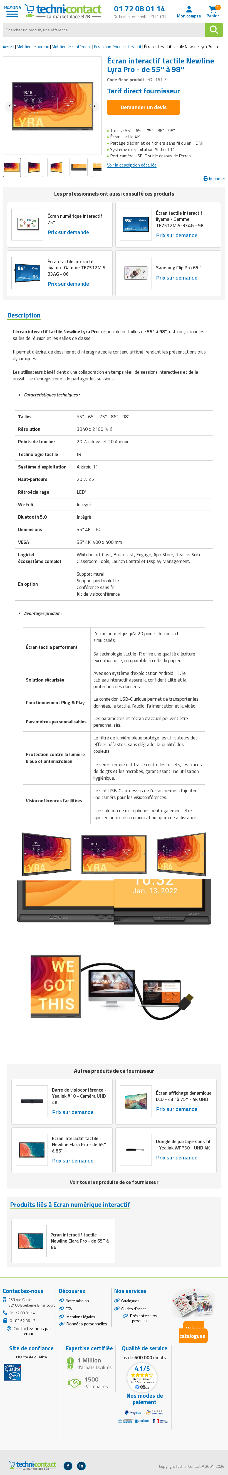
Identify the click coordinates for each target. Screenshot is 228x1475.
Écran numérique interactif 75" (75, 219)
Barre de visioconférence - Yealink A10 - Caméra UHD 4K (79, 1096)
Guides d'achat (133, 1309)
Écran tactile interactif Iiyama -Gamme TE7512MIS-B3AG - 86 (77, 267)
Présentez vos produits (143, 1318)
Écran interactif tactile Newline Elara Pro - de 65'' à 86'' (79, 1144)
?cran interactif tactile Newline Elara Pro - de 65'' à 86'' (80, 1241)
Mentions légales (80, 1317)
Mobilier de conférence (71, 46)
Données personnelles (86, 1324)
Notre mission (77, 1301)
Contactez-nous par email (32, 1331)
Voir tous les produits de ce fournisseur (114, 1182)
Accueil (8, 47)
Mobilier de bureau (33, 46)
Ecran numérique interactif (118, 46)
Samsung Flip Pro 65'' (178, 267)
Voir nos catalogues (192, 1332)
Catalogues (130, 1301)
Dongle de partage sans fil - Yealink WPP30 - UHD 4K (183, 1144)
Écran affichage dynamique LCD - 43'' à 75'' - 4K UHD (184, 1096)
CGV (69, 1309)
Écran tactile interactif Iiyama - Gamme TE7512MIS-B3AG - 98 (180, 219)
